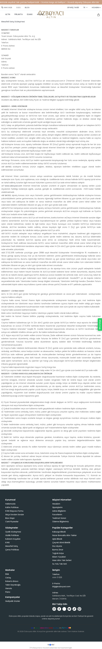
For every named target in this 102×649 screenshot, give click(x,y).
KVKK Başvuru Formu (14, 511)
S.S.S (18, 7)
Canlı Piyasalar (11, 521)
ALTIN (7, 14)
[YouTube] (69, 609)
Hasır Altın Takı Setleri (61, 560)
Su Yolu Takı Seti (59, 564)
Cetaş (8, 577)
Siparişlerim (57, 507)
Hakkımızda (10, 504)
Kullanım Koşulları (12, 539)
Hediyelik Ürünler (12, 601)
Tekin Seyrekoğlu (12, 585)
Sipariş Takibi (73, 7)
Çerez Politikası (12, 549)
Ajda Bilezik (57, 539)
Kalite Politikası (12, 507)
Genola (8, 588)
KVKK (7, 542)
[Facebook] (59, 609)
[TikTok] (74, 609)
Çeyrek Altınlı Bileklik (61, 542)
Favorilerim (57, 514)
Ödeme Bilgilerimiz (60, 521)
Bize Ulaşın (10, 518)
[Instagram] (54, 609)
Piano (7, 592)
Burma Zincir (57, 549)
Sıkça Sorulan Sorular (14, 514)
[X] (64, 609)
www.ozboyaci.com (13, 186)
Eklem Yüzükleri (59, 557)
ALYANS (40, 14)
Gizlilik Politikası (12, 535)
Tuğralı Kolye (58, 553)
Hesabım (56, 504)
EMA (7, 574)
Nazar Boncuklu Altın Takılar (64, 535)
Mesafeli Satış (11, 546)
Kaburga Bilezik (59, 532)
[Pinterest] (79, 609)
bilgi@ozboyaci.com (61, 586)
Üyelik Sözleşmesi (13, 532)
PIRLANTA (18, 14)
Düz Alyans (57, 546)
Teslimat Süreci (59, 518)
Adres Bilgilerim (59, 511)
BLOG (27, 7)
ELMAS (30, 14)
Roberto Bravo (11, 581)
